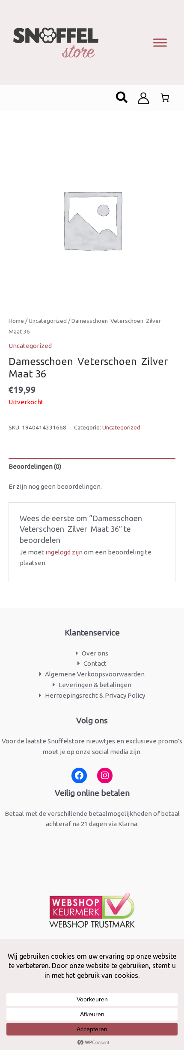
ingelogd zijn (64, 552)
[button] (122, 98)
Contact (95, 663)
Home (16, 320)
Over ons (95, 653)
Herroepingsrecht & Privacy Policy (95, 695)
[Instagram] (105, 775)
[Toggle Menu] (160, 42)
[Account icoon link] (143, 98)
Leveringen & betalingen (95, 684)
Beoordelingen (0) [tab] (35, 466)
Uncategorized (48, 320)
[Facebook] (79, 775)
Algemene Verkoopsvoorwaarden (95, 674)
